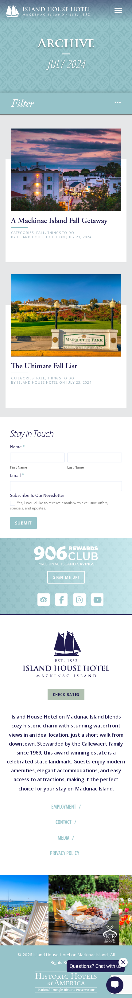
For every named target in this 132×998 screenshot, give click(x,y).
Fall (40, 232)
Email (17, 475)
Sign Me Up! (66, 577)
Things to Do (61, 232)
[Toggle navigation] (118, 11)
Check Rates (66, 694)
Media (63, 837)
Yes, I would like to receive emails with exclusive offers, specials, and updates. (59, 505)
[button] (118, 103)
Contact (64, 822)
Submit (23, 523)
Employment (63, 806)
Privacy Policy (64, 853)
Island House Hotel (37, 237)
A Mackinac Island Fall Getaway (59, 220)
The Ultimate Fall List (44, 366)
